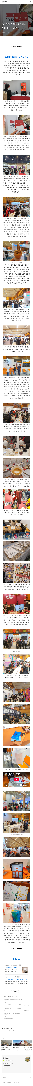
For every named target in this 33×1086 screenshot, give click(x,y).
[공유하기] (8, 991)
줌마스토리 (4, 2)
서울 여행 (9, 996)
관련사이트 (4, 1077)
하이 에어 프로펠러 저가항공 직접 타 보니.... (12, 1005)
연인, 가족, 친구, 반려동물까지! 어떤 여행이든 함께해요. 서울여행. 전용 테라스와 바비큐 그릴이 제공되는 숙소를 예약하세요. (12, 970)
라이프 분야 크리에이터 (8, 1063)
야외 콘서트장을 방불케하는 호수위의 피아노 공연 (13, 1000)
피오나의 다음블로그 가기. (7, 1080)
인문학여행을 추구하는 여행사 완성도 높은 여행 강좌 (16, 979)
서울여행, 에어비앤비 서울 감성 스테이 (11, 968)
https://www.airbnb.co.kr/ (11, 965)
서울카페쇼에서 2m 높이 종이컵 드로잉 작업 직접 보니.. (13, 1014)
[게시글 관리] (10, 991)
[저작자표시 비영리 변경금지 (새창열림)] (21, 991)
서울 (5, 996)
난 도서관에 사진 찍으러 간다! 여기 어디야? (12, 1009)
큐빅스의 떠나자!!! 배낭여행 (7, 1082)
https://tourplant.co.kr (10, 977)
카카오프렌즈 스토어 (8, 1018)
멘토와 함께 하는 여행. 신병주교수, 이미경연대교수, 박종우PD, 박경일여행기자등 (16, 982)
